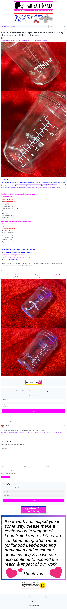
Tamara (5, 38)
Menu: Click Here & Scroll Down (8, 26)
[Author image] (2, 38)
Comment (4, 448)
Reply (64, 425)
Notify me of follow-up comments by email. (11, 470)
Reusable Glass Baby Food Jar (32, 40)
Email (3, 404)
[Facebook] (32, 601)
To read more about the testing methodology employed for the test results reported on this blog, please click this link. (36, 187)
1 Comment (28, 38)
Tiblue (40, 40)
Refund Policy (44, 597)
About (21, 597)
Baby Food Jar (4, 40)
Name (3, 466)
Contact (25, 597)
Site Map (31, 597)
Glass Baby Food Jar (11, 40)
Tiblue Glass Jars (45, 40)
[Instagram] (35, 601)
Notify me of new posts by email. (9, 473)
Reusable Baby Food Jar (21, 40)
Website (48, 466)
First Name (4, 399)
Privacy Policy (37, 597)
